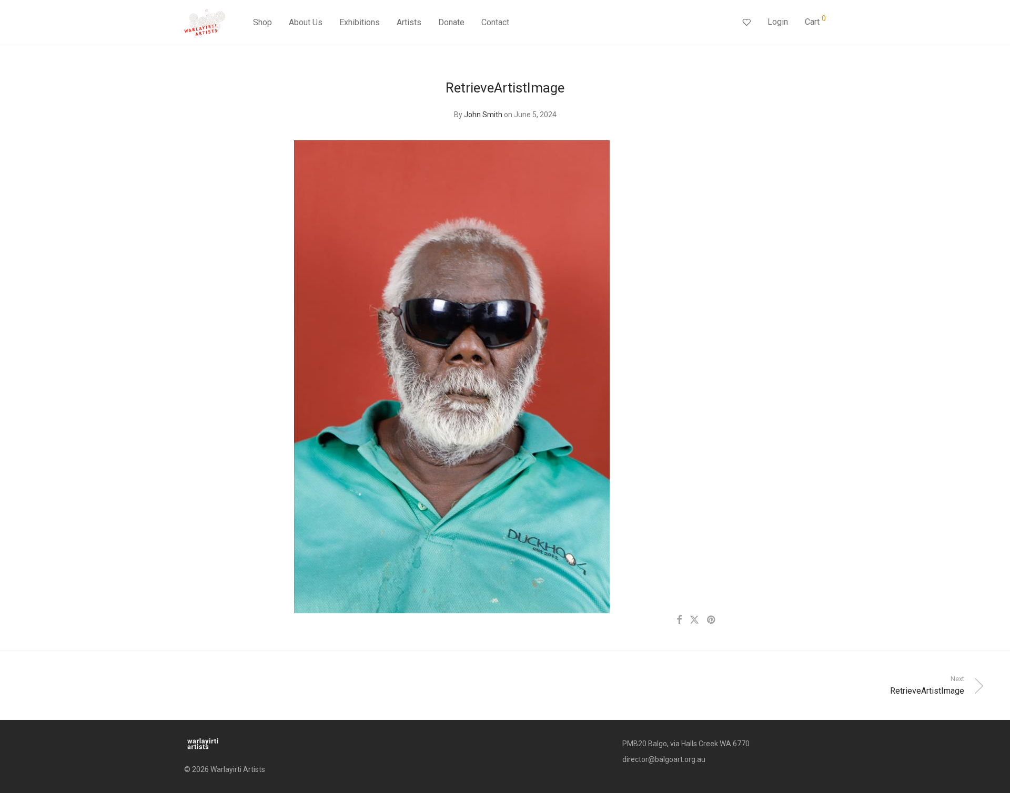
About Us (305, 22)
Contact (495, 22)
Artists (409, 22)
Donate (451, 22)
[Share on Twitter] (694, 620)
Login (777, 22)
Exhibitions (359, 22)
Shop (262, 22)
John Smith (483, 114)
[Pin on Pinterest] (711, 620)
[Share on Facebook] (679, 620)
